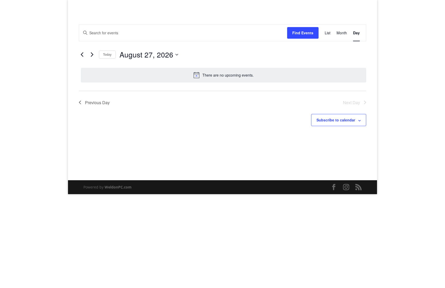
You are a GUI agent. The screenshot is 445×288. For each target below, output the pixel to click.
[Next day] (92, 55)
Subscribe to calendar (335, 119)
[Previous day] (82, 55)
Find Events (302, 32)
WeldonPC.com (118, 187)
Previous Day (97, 102)
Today (107, 54)
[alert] (223, 75)
